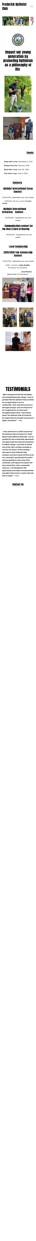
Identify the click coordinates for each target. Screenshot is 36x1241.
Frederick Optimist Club (14, 6)
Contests (17, 183)
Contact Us (18, 484)
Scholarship (21, 246)
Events (30, 153)
